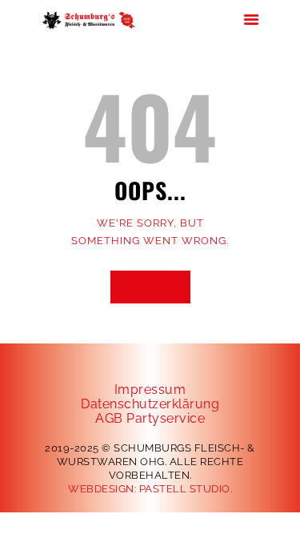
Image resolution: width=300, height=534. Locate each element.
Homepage (150, 287)
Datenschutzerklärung (150, 404)
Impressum (150, 389)
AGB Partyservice (150, 418)
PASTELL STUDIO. (186, 489)
